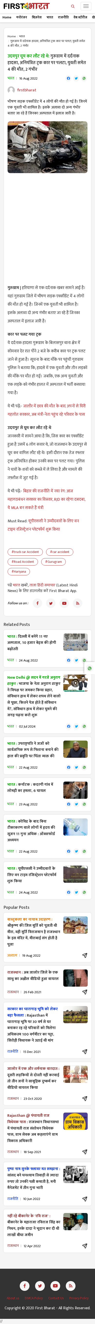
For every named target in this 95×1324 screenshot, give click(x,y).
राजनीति (63, 17)
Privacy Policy (78, 1298)
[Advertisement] (47, 226)
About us (13, 1298)
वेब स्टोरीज (80, 17)
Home (6, 17)
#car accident (59, 552)
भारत (50, 17)
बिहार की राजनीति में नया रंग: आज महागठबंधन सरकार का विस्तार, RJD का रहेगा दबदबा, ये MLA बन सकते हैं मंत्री (46, 499)
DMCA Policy (34, 1298)
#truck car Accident (25, 552)
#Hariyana (18, 571)
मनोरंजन (21, 17)
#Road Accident (22, 562)
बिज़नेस (37, 17)
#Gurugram (53, 562)
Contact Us (56, 1298)
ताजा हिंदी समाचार (42, 585)
